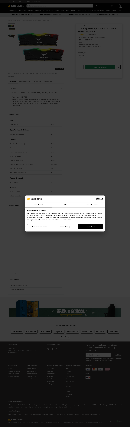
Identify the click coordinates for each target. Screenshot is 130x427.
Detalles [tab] (65, 205)
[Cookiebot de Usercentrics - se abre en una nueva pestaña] (95, 199)
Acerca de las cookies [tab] (91, 205)
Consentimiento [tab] (38, 205)
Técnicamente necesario (39, 227)
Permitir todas (90, 227)
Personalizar (64, 227)
